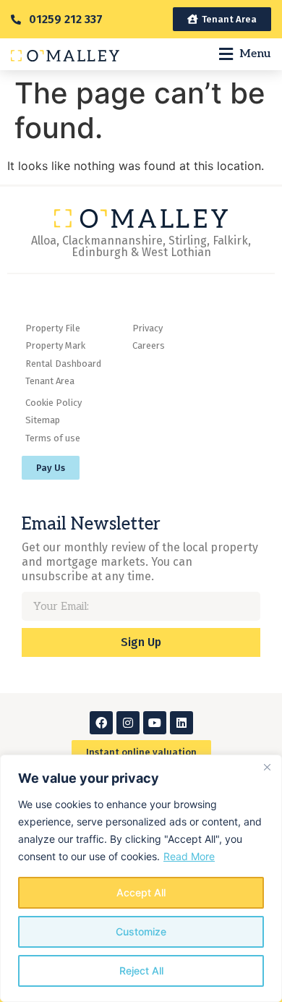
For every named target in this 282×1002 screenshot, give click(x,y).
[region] (141, 878)
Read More (189, 856)
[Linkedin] (181, 722)
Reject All (141, 970)
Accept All (141, 892)
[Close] (266, 767)
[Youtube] (154, 722)
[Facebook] (101, 722)
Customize (141, 931)
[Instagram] (128, 722)
